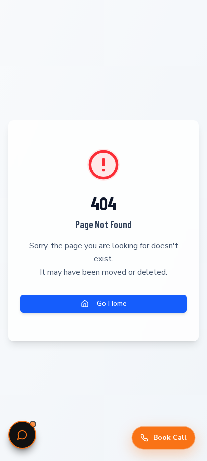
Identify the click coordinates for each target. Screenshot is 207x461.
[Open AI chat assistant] (22, 435)
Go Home (112, 303)
